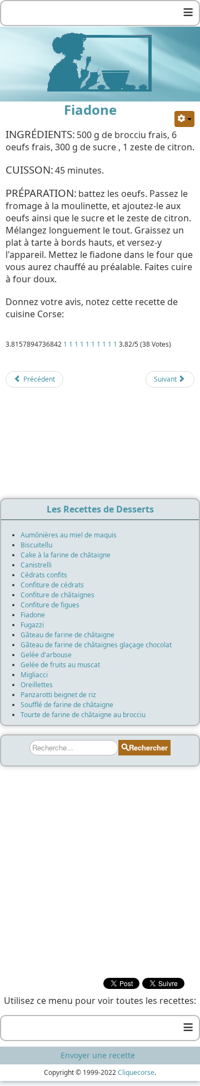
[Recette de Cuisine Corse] (100, 61)
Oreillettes (37, 684)
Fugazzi (32, 625)
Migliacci (34, 674)
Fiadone (33, 615)
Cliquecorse (136, 1072)
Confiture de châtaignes (57, 595)
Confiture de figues (50, 605)
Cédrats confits (44, 575)
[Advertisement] (100, 446)
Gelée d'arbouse (46, 654)
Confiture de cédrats (52, 585)
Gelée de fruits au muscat (60, 664)
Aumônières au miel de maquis (69, 535)
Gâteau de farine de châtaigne (67, 635)
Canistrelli (36, 565)
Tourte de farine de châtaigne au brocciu (83, 714)
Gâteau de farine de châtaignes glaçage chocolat (96, 644)
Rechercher (148, 747)
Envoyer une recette (98, 1055)
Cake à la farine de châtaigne (66, 555)
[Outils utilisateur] (184, 119)
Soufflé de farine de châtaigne (67, 704)
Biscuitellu (36, 545)
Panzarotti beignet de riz (58, 694)
